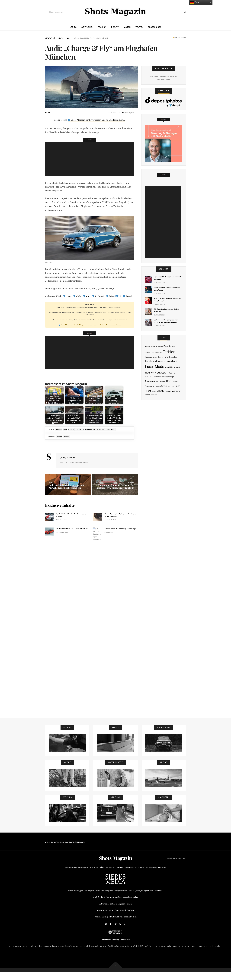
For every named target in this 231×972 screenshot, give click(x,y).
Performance (163, 377)
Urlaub (160, 390)
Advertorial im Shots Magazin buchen (115, 903)
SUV (168, 386)
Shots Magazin (67, 458)
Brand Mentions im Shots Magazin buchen (115, 910)
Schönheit (99, 296)
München (100, 430)
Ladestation (90, 430)
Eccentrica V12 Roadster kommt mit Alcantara (167, 278)
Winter (147, 395)
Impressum (125, 939)
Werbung (176, 391)
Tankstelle (110, 430)
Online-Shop (149, 377)
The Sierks (157, 890)
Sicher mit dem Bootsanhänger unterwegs (120, 529)
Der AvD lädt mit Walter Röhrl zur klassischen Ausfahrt (73, 515)
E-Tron (71, 430)
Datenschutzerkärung (110, 939)
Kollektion (150, 361)
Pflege (171, 377)
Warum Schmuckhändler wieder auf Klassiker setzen (167, 299)
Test (172, 386)
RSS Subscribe (180, 38)
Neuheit (149, 372)
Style (164, 386)
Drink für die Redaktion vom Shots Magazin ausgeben (115, 897)
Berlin (173, 346)
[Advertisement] (90, 159)
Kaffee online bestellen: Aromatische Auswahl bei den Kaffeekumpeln (67, 486)
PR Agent (145, 890)
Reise (111, 296)
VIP (170, 391)
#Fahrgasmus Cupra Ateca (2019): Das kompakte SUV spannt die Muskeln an (115, 486)
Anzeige (159, 346)
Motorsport (175, 367)
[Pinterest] (115, 924)
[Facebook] (110, 924)
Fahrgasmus (158, 352)
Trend (128, 296)
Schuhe (175, 381)
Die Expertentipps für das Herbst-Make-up (166, 310)
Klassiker (173, 357)
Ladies (73, 27)
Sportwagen (156, 386)
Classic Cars (149, 352)
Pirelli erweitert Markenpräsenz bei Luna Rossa (167, 289)
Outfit (156, 377)
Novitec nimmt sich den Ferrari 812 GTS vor (72, 529)
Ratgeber (161, 381)
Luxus (68, 296)
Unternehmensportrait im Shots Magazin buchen (115, 916)
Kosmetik (160, 361)
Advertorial (150, 346)
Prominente (151, 381)
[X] (106, 924)
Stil (120, 296)
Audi (65, 430)
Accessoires (154, 27)
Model (167, 367)
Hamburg (148, 357)
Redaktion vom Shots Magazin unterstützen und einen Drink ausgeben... (91, 325)
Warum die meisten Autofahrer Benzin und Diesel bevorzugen (120, 515)
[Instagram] (120, 924)
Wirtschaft (154, 395)
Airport (58, 430)
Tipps (177, 386)
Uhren (154, 391)
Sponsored (161, 867)
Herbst (155, 357)
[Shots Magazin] (115, 11)
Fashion (102, 27)
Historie (160, 357)
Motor (127, 27)
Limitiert (169, 361)
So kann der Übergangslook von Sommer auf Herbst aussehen (166, 321)
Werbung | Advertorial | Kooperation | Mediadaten (65, 842)
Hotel (166, 357)
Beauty (115, 27)
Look (174, 361)
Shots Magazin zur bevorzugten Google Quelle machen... (97, 119)
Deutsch (198, 2)
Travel (139, 27)
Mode (78, 296)
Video (167, 391)
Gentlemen (87, 27)
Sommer (148, 386)
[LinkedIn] (125, 924)
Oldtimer (172, 373)
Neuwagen (161, 372)
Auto (87, 296)
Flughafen (79, 430)
